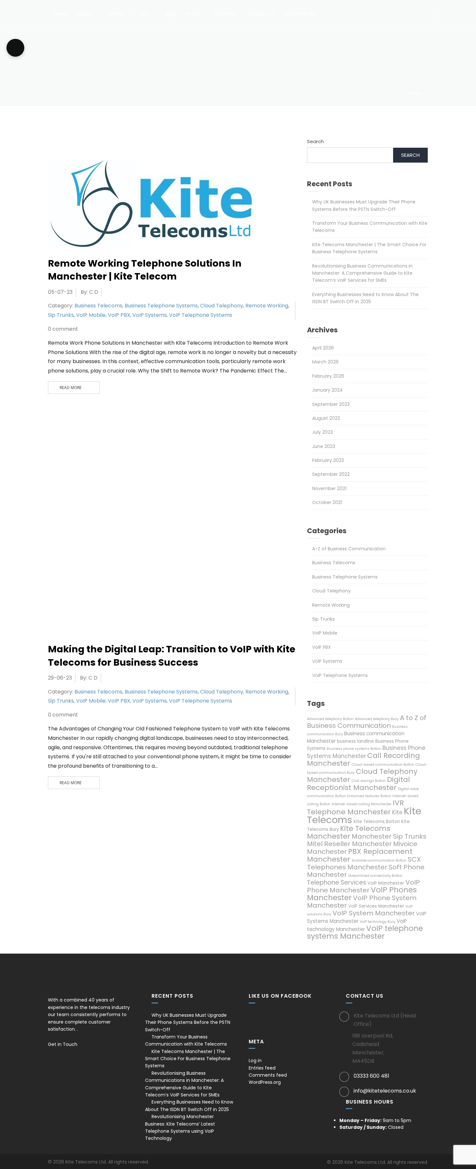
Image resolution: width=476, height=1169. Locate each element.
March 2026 (325, 362)
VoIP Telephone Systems (200, 315)
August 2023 (326, 418)
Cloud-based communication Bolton (383, 764)
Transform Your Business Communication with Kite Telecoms (186, 1040)
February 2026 (328, 376)
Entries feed (262, 1068)
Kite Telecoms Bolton (377, 822)
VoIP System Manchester (374, 913)
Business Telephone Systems (161, 305)
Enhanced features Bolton (369, 796)
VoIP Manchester (386, 883)
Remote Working (266, 305)
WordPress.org (265, 1082)
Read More (71, 387)
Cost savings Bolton (369, 780)
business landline (355, 741)
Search (315, 141)
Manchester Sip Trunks (389, 836)
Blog (170, 14)
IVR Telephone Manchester (355, 807)
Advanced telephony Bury (377, 718)
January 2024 (327, 390)
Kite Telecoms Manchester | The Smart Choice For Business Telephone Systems (188, 1058)
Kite (397, 812)
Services (116, 14)
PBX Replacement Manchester (360, 855)
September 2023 (331, 404)
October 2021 (327, 502)
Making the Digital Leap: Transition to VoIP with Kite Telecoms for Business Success (171, 656)
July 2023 (322, 432)
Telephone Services (336, 882)
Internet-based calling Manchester (361, 804)
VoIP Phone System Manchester (361, 901)
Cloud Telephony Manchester (362, 775)
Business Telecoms (98, 305)
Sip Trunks (61, 315)
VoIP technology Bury (377, 921)
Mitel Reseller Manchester (349, 843)
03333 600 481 (300, 14)
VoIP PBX (119, 315)
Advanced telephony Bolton (330, 718)
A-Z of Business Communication (349, 548)
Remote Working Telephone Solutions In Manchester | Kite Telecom (145, 270)
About (83, 14)
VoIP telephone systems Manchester (365, 932)
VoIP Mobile (91, 315)
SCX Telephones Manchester (364, 863)
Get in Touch (63, 1044)
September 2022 (331, 474)
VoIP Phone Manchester (363, 886)
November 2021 (329, 488)
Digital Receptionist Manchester (358, 783)
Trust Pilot (225, 14)
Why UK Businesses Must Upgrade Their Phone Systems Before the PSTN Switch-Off (187, 1022)
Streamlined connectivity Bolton (375, 875)
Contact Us (259, 14)
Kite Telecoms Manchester (348, 832)
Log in (255, 1060)
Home (59, 14)
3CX (145, 14)
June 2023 (323, 446)
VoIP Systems (149, 315)
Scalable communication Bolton (379, 860)
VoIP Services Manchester (376, 906)
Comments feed (268, 1075)
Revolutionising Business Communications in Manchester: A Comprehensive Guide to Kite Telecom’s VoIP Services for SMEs (362, 273)
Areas (191, 14)
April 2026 (323, 348)
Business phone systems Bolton (354, 748)
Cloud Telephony (221, 305)
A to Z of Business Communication (366, 721)
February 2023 (328, 460)
